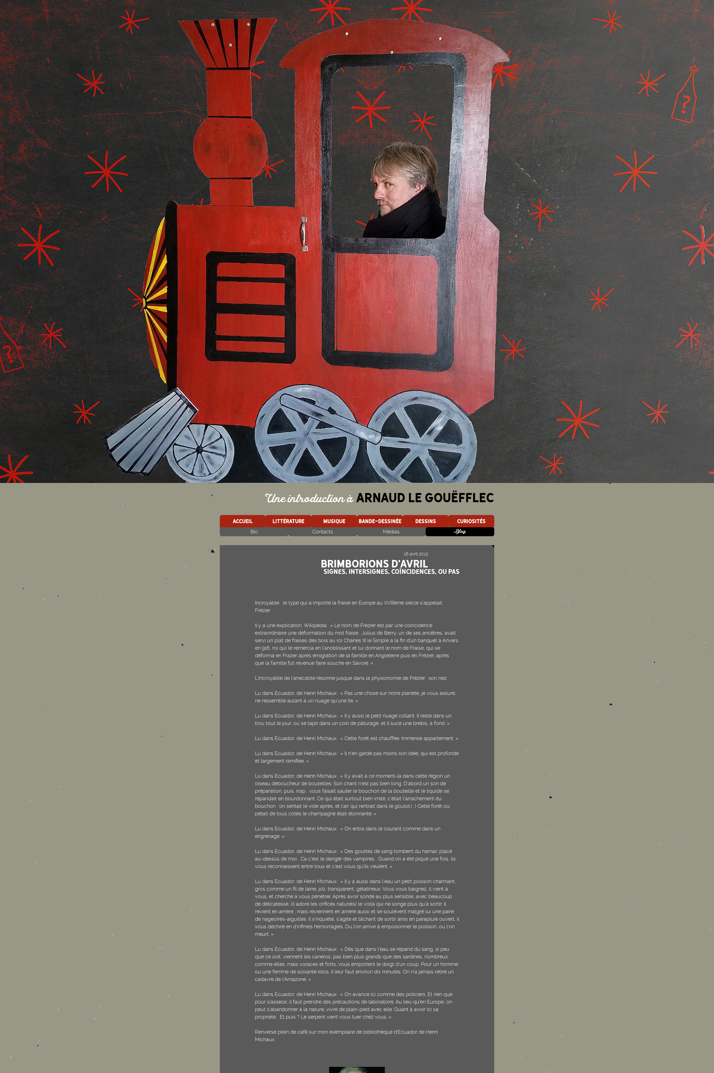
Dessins (425, 521)
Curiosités (471, 521)
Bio (254, 532)
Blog (460, 531)
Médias (391, 532)
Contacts (322, 532)
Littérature (288, 521)
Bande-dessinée (380, 521)
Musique (334, 521)
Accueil (243, 521)
